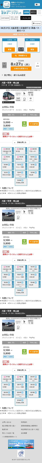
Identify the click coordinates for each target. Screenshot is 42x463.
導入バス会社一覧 (8, 433)
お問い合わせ (6, 422)
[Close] (1, 5)
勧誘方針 (5, 429)
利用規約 (24, 422)
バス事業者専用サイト (9, 437)
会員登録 (26, 12)
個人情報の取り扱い (9, 426)
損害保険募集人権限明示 (29, 426)
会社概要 (24, 433)
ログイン (33, 12)
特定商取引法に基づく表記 (30, 429)
